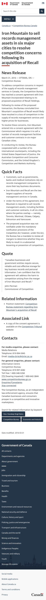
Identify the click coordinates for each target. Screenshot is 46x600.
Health (4, 496)
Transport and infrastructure (14, 527)
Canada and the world (11, 533)
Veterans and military (11, 553)
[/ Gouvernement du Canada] (17, 3)
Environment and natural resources (17, 507)
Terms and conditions (11, 589)
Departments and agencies (13, 456)
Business (5, 486)
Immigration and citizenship (13, 475)
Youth (4, 559)
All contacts (6, 451)
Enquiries (6, 382)
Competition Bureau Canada (25, 25)
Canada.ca (6, 25)
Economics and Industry (32, 419)
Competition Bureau (11, 419)
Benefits (5, 491)
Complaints (16, 382)
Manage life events (10, 564)
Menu (7, 18)
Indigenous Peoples (10, 548)
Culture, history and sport (12, 517)
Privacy (5, 594)
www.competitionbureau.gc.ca (16, 379)
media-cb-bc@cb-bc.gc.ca (20, 356)
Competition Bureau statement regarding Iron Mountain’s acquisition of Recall (22, 306)
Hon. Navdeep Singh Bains (13, 414)
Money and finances (10, 538)
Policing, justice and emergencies (16, 522)
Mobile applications (10, 579)
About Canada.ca (9, 584)
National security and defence (14, 512)
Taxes (4, 501)
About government (10, 461)
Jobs (3, 470)
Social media (7, 574)
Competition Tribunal (32, 326)
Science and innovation (11, 543)
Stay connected (9, 385)
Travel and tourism (10, 480)
